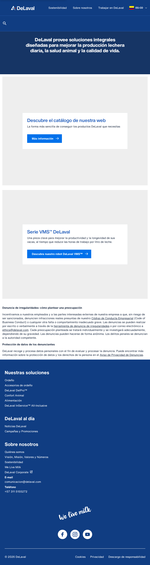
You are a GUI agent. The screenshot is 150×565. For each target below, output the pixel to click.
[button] (44, 138)
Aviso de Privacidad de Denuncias (121, 355)
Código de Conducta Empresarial (112, 318)
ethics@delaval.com (15, 330)
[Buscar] (4, 23)
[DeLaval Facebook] (62, 534)
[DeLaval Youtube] (87, 534)
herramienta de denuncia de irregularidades (81, 326)
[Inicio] (22, 8)
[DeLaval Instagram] (75, 534)
